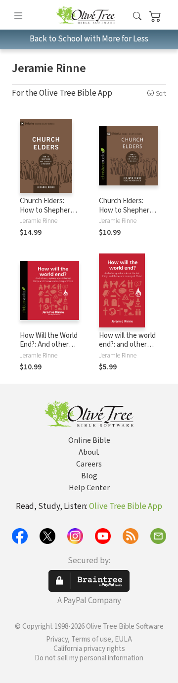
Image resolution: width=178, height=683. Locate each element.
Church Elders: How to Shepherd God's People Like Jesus (47, 215)
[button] (137, 16)
